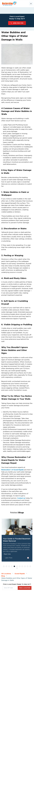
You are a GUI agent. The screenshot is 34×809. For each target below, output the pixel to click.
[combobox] (10, 588)
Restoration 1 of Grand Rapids (12, 469)
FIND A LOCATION (24, 588)
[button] (3, 566)
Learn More (8, 557)
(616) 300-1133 (18, 23)
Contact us (21, 498)
